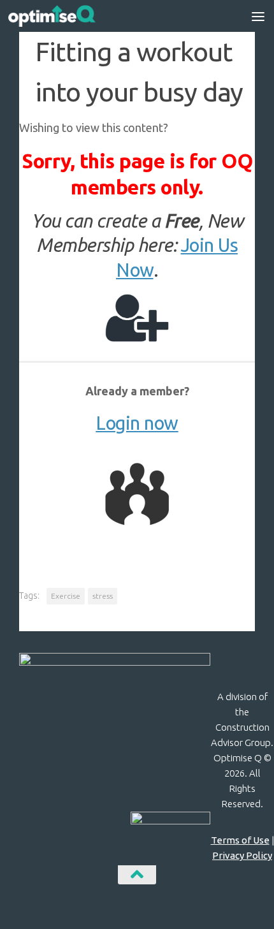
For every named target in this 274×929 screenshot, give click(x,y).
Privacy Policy (242, 855)
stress (102, 596)
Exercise (65, 596)
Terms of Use (240, 840)
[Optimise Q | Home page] (66, 16)
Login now (137, 423)
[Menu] (258, 16)
